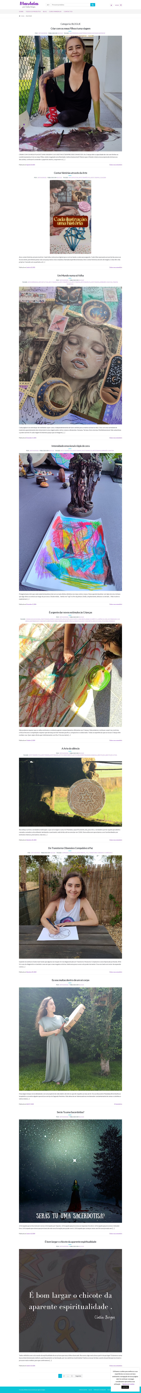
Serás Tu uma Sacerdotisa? (70, 1112)
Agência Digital (41, 1389)
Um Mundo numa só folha (70, 275)
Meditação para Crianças (55, 621)
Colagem (103, 177)
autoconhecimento (65, 755)
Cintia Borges (42, 33)
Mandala (94, 755)
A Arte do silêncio (71, 748)
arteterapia (95, 282)
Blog (45, 11)
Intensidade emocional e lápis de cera (71, 445)
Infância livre (102, 619)
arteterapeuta (85, 282)
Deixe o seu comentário (116, 165)
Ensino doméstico (92, 619)
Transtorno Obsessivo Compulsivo (100, 853)
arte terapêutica (84, 177)
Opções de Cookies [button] (128, 1384)
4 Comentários (118, 1104)
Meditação (101, 755)
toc (87, 853)
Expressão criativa (106, 282)
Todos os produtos (33, 11)
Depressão (65, 853)
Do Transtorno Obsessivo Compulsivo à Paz (70, 848)
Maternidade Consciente (38, 621)
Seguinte (78, 1376)
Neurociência (69, 621)
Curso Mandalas (55, 11)
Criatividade (45, 619)
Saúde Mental (81, 853)
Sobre (21, 11)
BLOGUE (60, 33)
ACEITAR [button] (125, 1387)
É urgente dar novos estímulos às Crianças (70, 612)
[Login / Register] (111, 5)
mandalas (72, 853)
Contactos (68, 11)
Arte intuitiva (73, 177)
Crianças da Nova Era (33, 619)
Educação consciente (77, 619)
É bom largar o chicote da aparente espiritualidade (70, 1241)
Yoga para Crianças (108, 621)
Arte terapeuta (54, 282)
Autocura (76, 755)
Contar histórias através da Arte (70, 172)
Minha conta (83, 1389)
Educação (66, 619)
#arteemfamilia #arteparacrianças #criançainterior (87, 33)
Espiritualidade (85, 755)
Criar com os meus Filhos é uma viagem (70, 28)
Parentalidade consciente (83, 621)
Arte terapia (95, 177)
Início (22, 16)
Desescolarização (56, 619)
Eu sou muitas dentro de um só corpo (70, 980)
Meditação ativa (111, 755)
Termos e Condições (100, 1389)
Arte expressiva (33, 282)
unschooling (96, 621)
